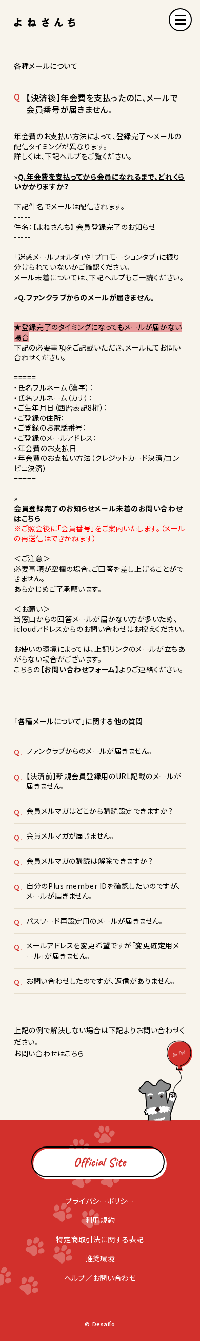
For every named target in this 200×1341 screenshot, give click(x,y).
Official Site (100, 1162)
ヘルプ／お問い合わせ (100, 1277)
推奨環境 (100, 1258)
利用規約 (100, 1219)
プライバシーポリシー (100, 1200)
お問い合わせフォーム (79, 669)
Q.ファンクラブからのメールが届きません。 (86, 297)
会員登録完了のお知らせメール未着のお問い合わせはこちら (98, 513)
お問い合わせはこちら (49, 1053)
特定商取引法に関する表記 (100, 1239)
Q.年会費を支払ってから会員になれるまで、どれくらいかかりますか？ (99, 181)
